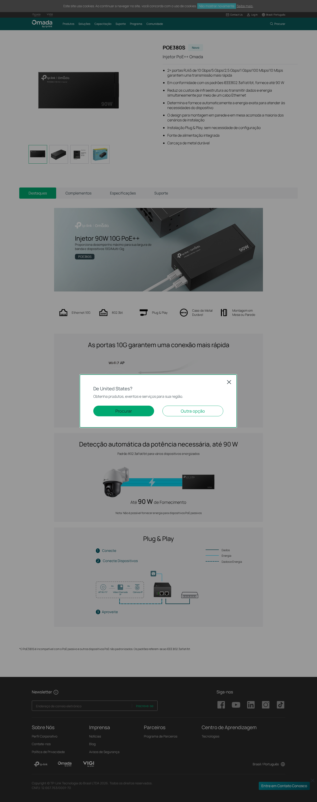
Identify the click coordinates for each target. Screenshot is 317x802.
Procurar (123, 411)
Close (229, 382)
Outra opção (193, 411)
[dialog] (158, 401)
